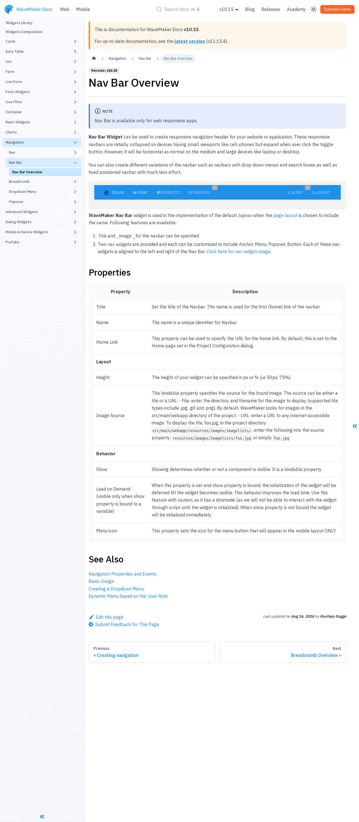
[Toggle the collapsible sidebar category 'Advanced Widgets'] (75, 211)
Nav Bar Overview (27, 172)
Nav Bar (15, 162)
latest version (189, 41)
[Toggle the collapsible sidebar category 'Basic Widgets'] (75, 122)
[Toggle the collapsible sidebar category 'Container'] (75, 112)
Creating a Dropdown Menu (116, 589)
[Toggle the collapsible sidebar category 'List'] (75, 61)
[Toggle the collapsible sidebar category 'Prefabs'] (75, 242)
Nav (12, 152)
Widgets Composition (24, 31)
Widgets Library (19, 22)
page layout (285, 215)
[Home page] (94, 58)
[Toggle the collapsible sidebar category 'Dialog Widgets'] (75, 222)
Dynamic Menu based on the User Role (128, 596)
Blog (250, 9)
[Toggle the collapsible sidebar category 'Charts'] (75, 132)
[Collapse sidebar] (42, 816)
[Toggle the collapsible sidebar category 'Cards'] (75, 41)
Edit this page (109, 617)
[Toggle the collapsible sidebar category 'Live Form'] (75, 81)
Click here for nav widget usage (238, 251)
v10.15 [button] (226, 9)
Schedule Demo (337, 9)
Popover (16, 201)
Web (64, 9)
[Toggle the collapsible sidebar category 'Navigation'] (75, 142)
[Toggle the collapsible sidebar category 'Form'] (75, 71)
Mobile (83, 9)
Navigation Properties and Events (123, 574)
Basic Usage (101, 581)
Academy (296, 9)
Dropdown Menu (22, 191)
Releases (270, 9)
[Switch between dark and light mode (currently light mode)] (313, 9)
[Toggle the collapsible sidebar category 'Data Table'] (75, 51)
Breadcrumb (19, 181)
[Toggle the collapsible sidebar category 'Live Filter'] (75, 102)
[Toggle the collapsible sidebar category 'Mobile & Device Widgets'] (75, 232)
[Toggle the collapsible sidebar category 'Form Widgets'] (75, 91)
